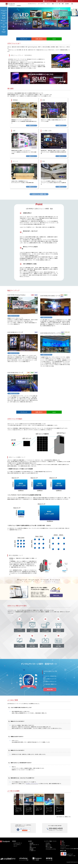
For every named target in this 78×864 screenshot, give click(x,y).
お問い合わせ (39, 39)
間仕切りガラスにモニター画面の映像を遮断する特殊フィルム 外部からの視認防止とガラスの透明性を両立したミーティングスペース (18, 810)
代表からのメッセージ (34, 844)
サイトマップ (63, 847)
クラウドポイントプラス (51, 849)
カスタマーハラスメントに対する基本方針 (69, 848)
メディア (48, 3)
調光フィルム (48, 846)
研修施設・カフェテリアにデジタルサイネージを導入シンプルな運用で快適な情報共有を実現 (59, 809)
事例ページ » (31, 125)
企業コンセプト (33, 847)
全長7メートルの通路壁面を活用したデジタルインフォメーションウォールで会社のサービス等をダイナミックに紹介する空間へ (49, 810)
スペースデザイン (41, 3)
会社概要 (31, 843)
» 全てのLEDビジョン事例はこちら (63, 816)
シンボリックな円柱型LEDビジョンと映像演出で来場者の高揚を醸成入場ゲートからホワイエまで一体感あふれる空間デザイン (29, 810)
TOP (6, 5)
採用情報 (31, 849)
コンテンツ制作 (49, 847)
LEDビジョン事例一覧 (39, 194)
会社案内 (67, 3)
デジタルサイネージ (32, 3)
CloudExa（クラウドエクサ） (32, 783)
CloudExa (48, 843)
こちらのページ (23, 769)
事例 (63, 3)
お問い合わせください (57, 728)
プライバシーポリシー (65, 845)
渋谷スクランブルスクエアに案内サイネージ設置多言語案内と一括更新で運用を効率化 (39, 809)
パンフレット (23, 39)
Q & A (54, 39)
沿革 (30, 846)
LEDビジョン (48, 844)
